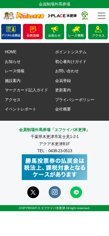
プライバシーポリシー (74, 99)
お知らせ (13, 61)
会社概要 (63, 109)
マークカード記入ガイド (26, 90)
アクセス (13, 99)
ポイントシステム (71, 52)
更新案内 (63, 90)
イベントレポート (20, 109)
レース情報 (15, 71)
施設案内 (13, 80)
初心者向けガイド (71, 61)
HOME (11, 52)
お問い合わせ (67, 71)
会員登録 (63, 80)
